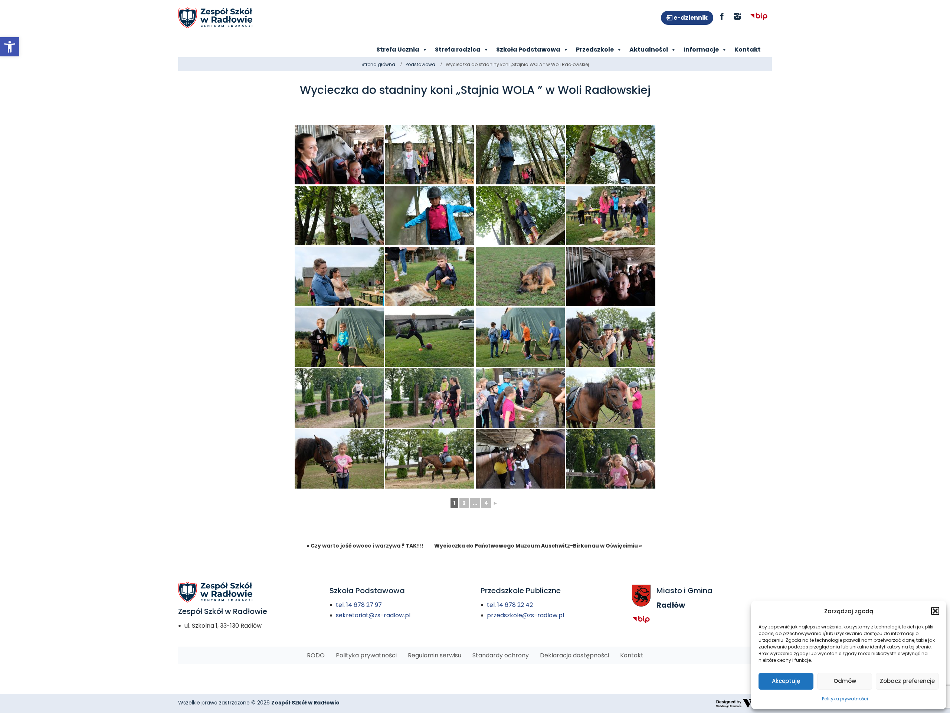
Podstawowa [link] (420, 64)
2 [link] (464, 503)
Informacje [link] (701, 49)
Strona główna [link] (378, 64)
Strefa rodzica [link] (458, 49)
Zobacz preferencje (907, 681)
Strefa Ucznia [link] (397, 49)
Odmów (844, 681)
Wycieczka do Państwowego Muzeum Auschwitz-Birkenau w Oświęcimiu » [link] (538, 545)
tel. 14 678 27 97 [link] (359, 605)
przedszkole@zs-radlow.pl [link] (525, 615)
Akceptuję (786, 681)
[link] (9, 46)
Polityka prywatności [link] (845, 699)
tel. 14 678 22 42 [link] (510, 605)
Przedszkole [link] (595, 49)
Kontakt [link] (747, 49)
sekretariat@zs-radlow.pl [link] (373, 615)
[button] (935, 611)
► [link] (495, 503)
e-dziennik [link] (690, 17)
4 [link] (486, 503)
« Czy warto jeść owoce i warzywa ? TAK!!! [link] (365, 545)
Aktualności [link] (648, 49)
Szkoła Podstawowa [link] (528, 49)
